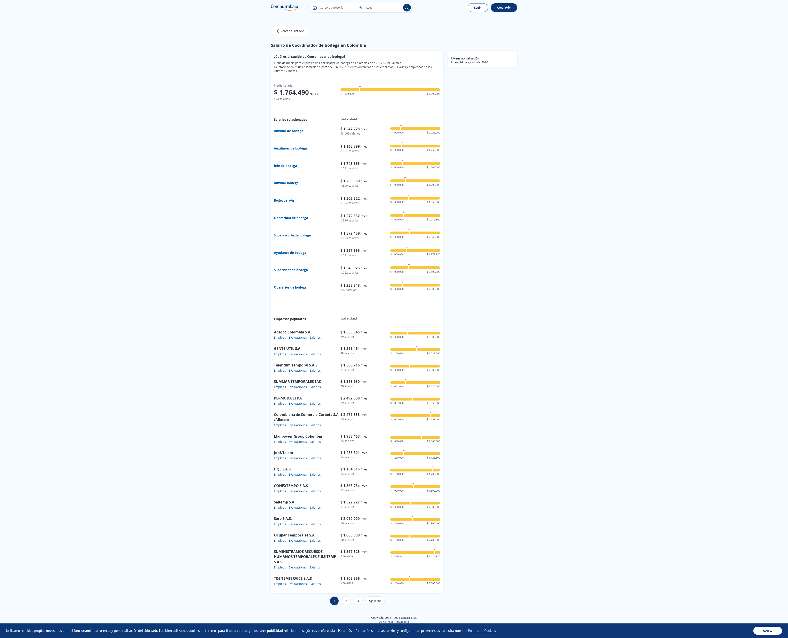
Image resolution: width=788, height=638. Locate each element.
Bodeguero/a (284, 200)
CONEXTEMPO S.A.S (291, 485)
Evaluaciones (298, 337)
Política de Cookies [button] (482, 630)
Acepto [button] (767, 630)
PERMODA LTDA (288, 398)
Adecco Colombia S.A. (292, 332)
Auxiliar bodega (286, 183)
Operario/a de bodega (291, 218)
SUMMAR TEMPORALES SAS (297, 381)
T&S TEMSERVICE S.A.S (293, 578)
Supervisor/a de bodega (292, 235)
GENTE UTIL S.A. (287, 348)
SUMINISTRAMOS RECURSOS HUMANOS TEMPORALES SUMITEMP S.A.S (305, 556)
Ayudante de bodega (290, 252)
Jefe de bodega (285, 165)
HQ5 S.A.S (282, 469)
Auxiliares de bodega (290, 148)
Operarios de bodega (290, 287)
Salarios (315, 337)
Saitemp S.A (284, 502)
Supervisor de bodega (291, 270)
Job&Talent (283, 452)
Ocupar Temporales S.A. (295, 535)
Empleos (280, 337)
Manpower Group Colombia (298, 436)
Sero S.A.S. (283, 518)
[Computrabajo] (284, 8)
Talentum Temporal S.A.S (295, 365)
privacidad (402, 622)
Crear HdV (504, 7)
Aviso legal (386, 622)
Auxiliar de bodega (288, 131)
